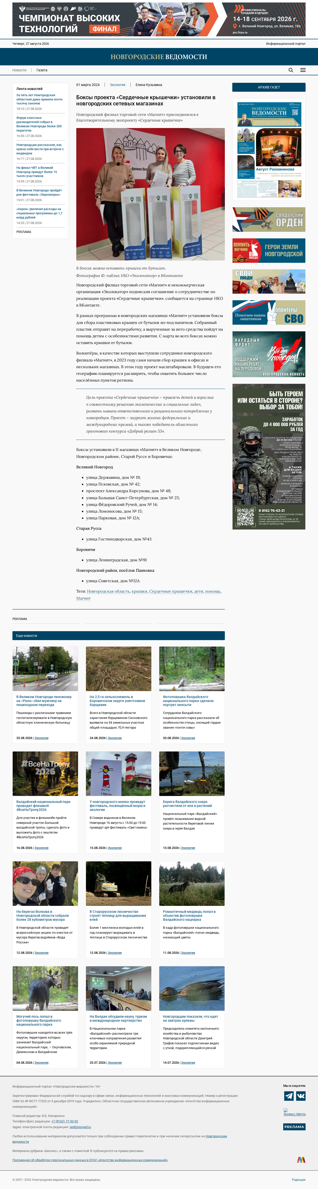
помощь (212, 591)
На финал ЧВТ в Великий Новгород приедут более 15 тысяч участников (36, 172)
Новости (19, 70)
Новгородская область (108, 591)
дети (198, 591)
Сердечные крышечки (170, 591)
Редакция (299, 1180)
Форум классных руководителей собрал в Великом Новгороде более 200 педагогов (39, 124)
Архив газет (269, 87)
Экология (117, 85)
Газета (42, 70)
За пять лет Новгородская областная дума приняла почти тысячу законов (39, 99)
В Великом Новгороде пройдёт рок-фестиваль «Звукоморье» (39, 192)
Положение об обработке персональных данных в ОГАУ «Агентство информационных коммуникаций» (90, 1160)
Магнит (83, 598)
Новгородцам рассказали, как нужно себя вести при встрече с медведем (40, 149)
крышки (139, 591)
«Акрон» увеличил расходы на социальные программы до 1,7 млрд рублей (39, 213)
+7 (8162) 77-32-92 (64, 1121)
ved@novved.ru (80, 1127)
